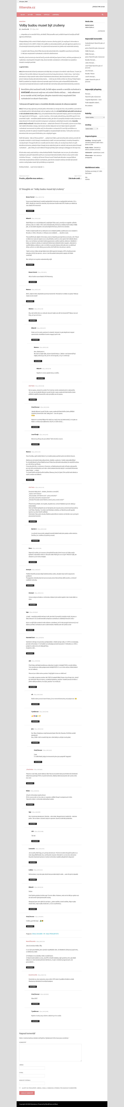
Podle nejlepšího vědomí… (92, 102)
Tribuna (38, 14)
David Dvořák (25, 29)
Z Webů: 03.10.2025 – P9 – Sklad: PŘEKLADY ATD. (45, 934)
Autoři (30, 14)
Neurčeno (22, 21)
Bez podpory (89, 105)
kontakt (102, 7)
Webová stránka (25, 1080)
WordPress (48, 1104)
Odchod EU (88, 152)
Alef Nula (31, 386)
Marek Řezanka (30, 941)
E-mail (21, 1072)
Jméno (21, 1065)
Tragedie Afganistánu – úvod (93, 100)
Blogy (23, 14)
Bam (56, 1104)
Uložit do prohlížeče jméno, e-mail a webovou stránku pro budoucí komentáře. (49, 1088)
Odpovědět (30, 211)
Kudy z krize (89, 147)
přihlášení (95, 7)
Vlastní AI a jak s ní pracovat (96, 48)
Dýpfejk (46, 14)
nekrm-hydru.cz (89, 27)
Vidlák (87, 51)
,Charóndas (29, 769)
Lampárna (55, 14)
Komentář (23, 1042)
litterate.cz (27, 7)
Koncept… (92, 51)
